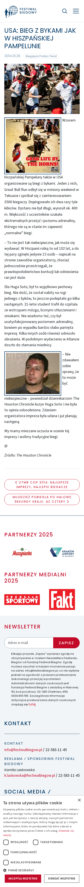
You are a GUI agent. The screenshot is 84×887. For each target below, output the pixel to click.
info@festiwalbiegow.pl (23, 750)
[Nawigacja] (76, 11)
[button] (42, 870)
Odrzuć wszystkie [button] (61, 878)
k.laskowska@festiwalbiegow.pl (29, 775)
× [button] (79, 800)
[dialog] (42, 841)
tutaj (32, 704)
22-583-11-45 (56, 750)
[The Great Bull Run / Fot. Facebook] (42, 88)
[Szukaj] (65, 11)
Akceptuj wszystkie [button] (22, 878)
